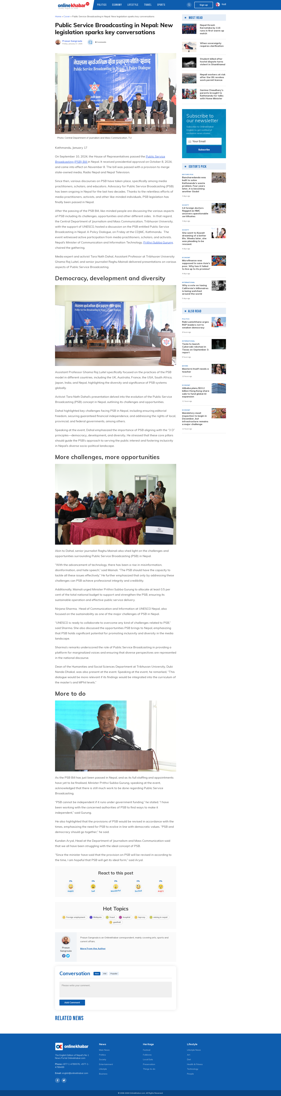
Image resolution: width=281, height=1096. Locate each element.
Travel (148, 5)
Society (102, 1059)
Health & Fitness (195, 1064)
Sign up (204, 5)
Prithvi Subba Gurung (158, 242)
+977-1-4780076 (71, 1064)
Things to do (149, 1069)
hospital (126, 917)
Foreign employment (75, 917)
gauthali (117, 922)
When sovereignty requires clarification (212, 44)
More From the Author (93, 948)
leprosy (141, 917)
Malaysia (97, 917)
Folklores (147, 1054)
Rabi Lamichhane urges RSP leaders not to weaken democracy (195, 324)
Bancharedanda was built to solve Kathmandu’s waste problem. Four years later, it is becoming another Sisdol (194, 184)
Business (103, 1073)
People (190, 1073)
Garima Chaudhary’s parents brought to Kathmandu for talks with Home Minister (211, 94)
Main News (104, 1050)
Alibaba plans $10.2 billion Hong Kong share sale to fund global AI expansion (195, 392)
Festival (146, 1050)
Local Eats (148, 1059)
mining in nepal (160, 917)
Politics (102, 5)
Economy (117, 5)
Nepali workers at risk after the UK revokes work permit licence (212, 77)
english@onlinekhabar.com (75, 1073)
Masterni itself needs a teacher (195, 370)
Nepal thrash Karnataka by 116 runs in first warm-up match (212, 29)
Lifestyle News (194, 1050)
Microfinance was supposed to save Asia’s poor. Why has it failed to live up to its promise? (196, 264)
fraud (112, 917)
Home (58, 16)
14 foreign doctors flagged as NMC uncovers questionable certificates (195, 212)
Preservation (149, 1064)
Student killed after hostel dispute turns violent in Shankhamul (212, 61)
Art (188, 1054)
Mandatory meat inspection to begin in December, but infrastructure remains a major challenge (195, 419)
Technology (192, 1069)
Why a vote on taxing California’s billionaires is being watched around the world (195, 289)
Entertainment (106, 1064)
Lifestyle (132, 5)
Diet (189, 1059)
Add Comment (72, 1002)
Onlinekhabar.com (76, 1058)
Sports (161, 5)
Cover (67, 16)
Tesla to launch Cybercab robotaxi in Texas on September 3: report (195, 348)
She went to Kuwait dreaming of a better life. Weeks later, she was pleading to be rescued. (194, 238)
